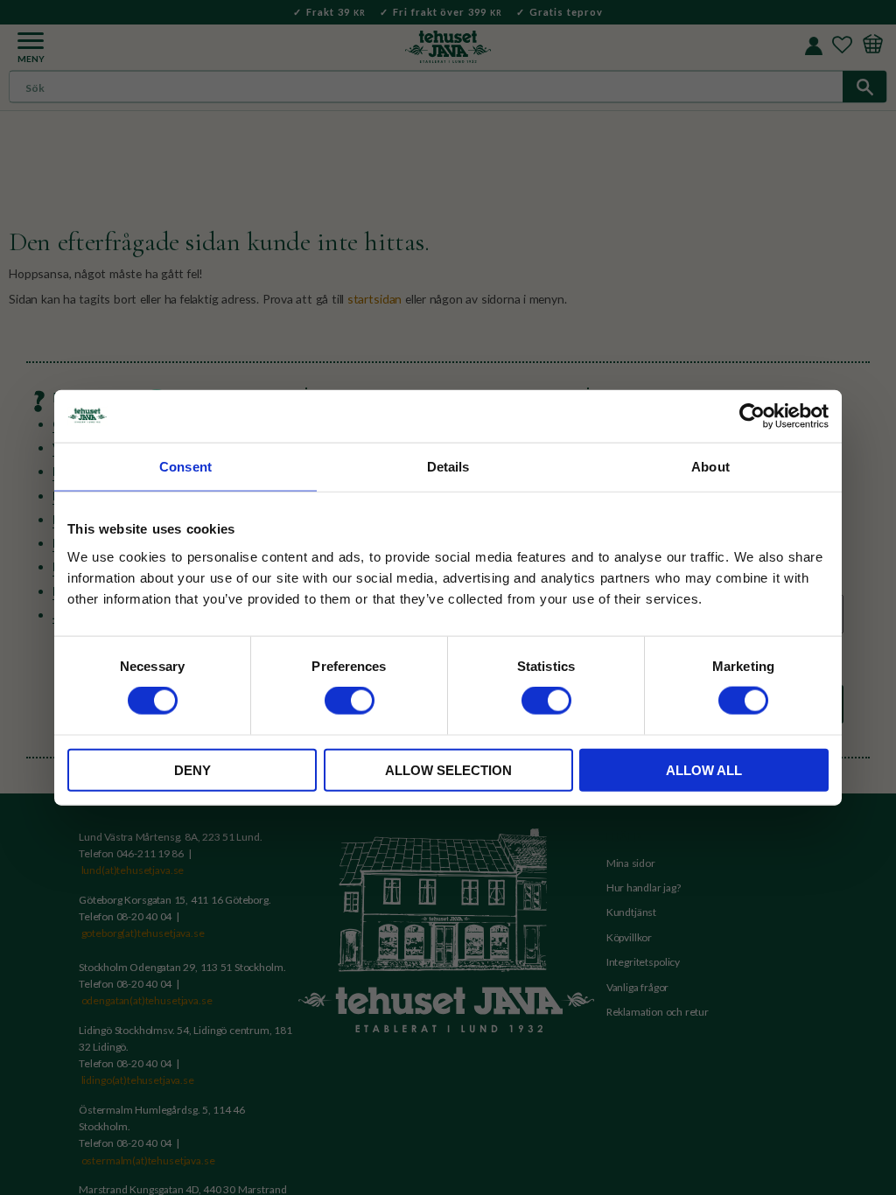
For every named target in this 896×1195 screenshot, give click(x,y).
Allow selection (448, 769)
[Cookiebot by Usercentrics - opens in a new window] (752, 416)
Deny (192, 769)
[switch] (349, 701)
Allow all (704, 769)
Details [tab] (448, 466)
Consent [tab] (185, 466)
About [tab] (710, 466)
